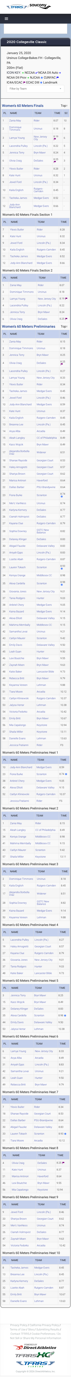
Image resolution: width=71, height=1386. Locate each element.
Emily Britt (15, 718)
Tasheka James (18, 197)
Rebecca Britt (16, 678)
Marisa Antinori (17, 480)
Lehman (41, 684)
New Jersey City (40, 138)
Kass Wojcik (16, 444)
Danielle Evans (17, 738)
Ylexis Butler (16, 168)
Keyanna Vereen (18, 684)
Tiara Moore (16, 691)
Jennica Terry (16, 152)
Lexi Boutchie (16, 658)
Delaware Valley (46, 545)
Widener (41, 452)
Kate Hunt (14, 175)
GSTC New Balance (43, 531)
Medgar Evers (41, 197)
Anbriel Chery (16, 604)
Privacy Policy (18, 1325)
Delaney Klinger (18, 539)
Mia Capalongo (17, 725)
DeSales (38, 160)
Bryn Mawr (40, 152)
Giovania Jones (17, 591)
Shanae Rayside (18, 460)
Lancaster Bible (45, 671)
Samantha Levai (18, 631)
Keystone (42, 725)
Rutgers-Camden (38, 190)
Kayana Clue (16, 523)
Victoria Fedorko (18, 711)
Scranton (42, 495)
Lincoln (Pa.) (41, 145)
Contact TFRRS (20, 1333)
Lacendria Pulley (18, 145)
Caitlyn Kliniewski (19, 698)
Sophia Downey (18, 531)
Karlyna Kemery (18, 509)
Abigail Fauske (17, 545)
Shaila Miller (16, 731)
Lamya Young (17, 137)
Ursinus (38, 128)
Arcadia (41, 431)
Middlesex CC (44, 575)
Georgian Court (45, 460)
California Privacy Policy (44, 1325)
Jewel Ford (15, 182)
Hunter (40, 598)
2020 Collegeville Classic (27, 42)
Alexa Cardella (17, 583)
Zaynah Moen (16, 664)
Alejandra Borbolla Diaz (19, 452)
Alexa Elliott (15, 618)
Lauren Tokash (17, 567)
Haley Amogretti (18, 467)
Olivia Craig (15, 160)
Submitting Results (47, 1329)
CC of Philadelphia (47, 437)
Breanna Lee (16, 424)
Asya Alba (14, 431)
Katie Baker (15, 671)
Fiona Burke (15, 495)
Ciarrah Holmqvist (19, 516)
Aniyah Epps (16, 552)
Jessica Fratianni (18, 745)
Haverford (42, 480)
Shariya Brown (17, 473)
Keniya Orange (17, 575)
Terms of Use (18, 1329)
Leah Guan (15, 651)
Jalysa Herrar (16, 705)
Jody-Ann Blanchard (15, 206)
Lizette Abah (16, 559)
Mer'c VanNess (17, 503)
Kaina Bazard (16, 611)
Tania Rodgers (17, 598)
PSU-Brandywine (46, 487)
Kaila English (16, 190)
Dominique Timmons (15, 128)
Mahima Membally (19, 624)
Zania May (15, 120)
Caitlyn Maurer (17, 638)
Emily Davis (15, 644)
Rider (36, 120)
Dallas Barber (16, 487)
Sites (31, 1329)
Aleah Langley (17, 437)
